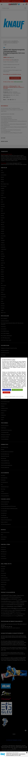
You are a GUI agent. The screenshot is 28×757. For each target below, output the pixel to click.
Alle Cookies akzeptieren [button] (17, 389)
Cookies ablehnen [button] (6, 392)
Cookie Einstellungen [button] (6, 389)
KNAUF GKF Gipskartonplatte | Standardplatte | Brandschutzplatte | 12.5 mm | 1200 (15, 755)
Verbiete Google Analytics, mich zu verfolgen (14, 396)
